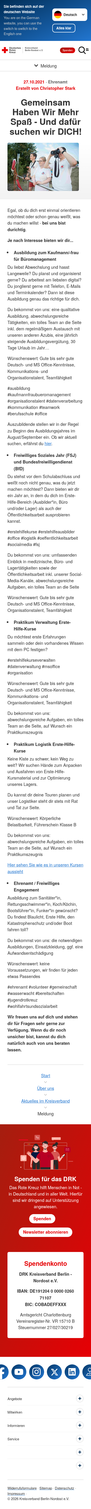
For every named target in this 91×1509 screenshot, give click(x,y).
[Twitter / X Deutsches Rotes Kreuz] (54, 1371)
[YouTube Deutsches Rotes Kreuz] (18, 1371)
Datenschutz (64, 1487)
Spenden (68, 50)
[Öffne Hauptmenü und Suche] (83, 50)
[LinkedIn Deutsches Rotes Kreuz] (72, 1371)
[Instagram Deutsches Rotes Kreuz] (36, 1371)
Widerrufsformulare (22, 1487)
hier (48, 443)
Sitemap (45, 1487)
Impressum (16, 1493)
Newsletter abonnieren (45, 1232)
